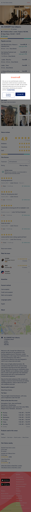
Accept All (20, 94)
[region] (15, 86)
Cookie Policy (11, 89)
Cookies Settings (8, 95)
